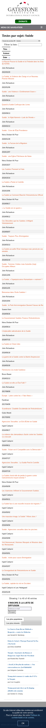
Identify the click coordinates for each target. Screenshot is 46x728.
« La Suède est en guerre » (12, 208)
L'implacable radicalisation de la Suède (16, 331)
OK (23, 723)
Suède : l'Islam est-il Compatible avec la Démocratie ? (22, 450)
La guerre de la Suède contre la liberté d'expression (21, 357)
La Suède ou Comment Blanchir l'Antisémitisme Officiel (22, 195)
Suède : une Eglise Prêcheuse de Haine (16, 156)
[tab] (14, 619)
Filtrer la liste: (10, 44)
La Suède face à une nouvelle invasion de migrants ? (21, 504)
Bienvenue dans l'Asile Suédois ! (14, 292)
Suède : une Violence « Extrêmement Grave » (19, 92)
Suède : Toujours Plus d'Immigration (15, 236)
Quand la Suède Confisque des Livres (16, 105)
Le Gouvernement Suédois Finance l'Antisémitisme (21, 318)
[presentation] (14, 619)
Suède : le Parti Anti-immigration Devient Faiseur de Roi (22, 305)
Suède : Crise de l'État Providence (14, 130)
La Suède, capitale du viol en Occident (16, 583)
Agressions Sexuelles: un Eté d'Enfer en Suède (19, 422)
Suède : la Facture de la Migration (14, 143)
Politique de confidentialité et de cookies (26, 716)
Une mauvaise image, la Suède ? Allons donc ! (19, 516)
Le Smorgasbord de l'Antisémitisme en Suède (19, 570)
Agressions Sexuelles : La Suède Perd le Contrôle (20, 463)
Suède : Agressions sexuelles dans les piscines (19, 529)
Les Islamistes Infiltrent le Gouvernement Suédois (20, 491)
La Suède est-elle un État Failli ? (14, 383)
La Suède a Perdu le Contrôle (13, 182)
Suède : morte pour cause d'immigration (16, 558)
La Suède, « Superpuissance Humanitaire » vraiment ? (22, 279)
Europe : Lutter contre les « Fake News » (17, 396)
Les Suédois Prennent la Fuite (13, 169)
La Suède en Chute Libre (11, 344)
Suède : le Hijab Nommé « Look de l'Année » (18, 117)
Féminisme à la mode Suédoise (13, 370)
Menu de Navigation (11, 27)
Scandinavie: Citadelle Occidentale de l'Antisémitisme (22, 409)
